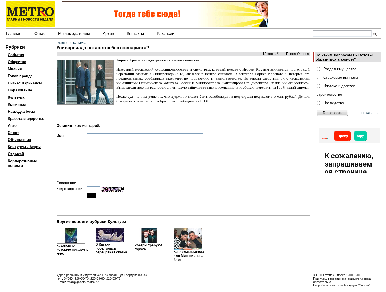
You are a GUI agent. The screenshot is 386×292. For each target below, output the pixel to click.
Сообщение (66, 183)
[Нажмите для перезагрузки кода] (112, 189)
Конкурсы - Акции (24, 147)
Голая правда (20, 76)
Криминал (17, 104)
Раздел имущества (339, 69)
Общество (17, 62)
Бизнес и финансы (25, 83)
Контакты (135, 33)
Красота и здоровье (26, 118)
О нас (39, 33)
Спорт (13, 133)
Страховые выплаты (340, 77)
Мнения (15, 69)
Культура (16, 97)
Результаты (369, 112)
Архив (108, 33)
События (16, 55)
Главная (13, 33)
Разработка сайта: (326, 285)
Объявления (19, 140)
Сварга (364, 285)
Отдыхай (16, 154)
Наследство (333, 103)
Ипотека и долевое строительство (336, 90)
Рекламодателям (74, 33)
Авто (12, 125)
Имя (60, 136)
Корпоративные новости (22, 163)
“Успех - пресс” (336, 275)
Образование (20, 90)
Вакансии (165, 33)
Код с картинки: (70, 189)
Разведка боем (21, 111)
